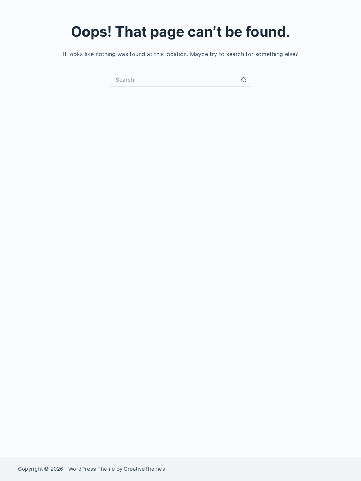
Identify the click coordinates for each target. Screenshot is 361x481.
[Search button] (244, 80)
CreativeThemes (144, 469)
